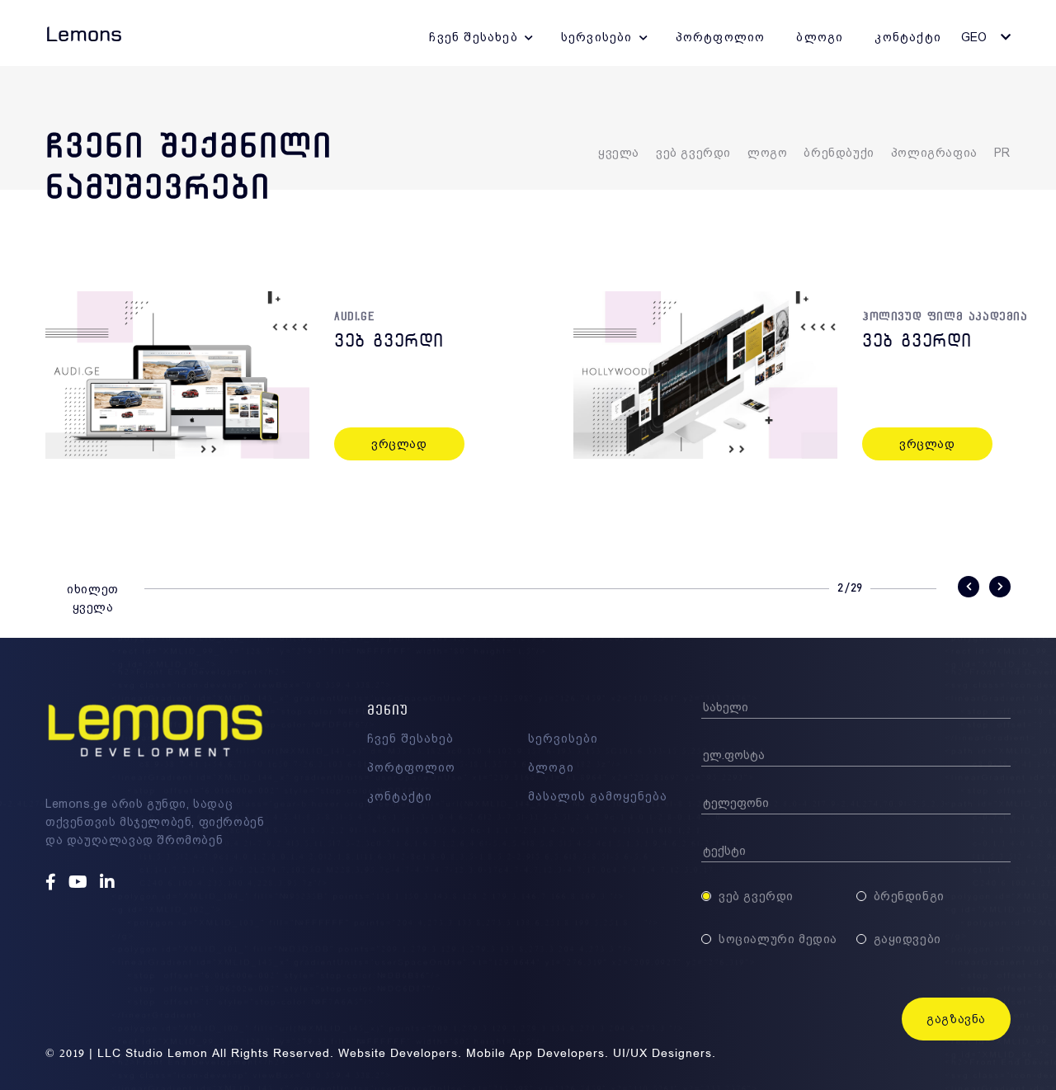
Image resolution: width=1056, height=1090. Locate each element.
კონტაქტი (907, 37)
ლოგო (767, 152)
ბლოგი (819, 37)
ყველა (618, 152)
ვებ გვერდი (693, 152)
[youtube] (80, 883)
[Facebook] (52, 883)
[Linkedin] (109, 883)
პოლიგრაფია (934, 152)
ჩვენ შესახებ (473, 37)
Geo (974, 37)
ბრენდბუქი (839, 152)
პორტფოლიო (721, 37)
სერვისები (597, 37)
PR (1002, 152)
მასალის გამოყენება (597, 796)
